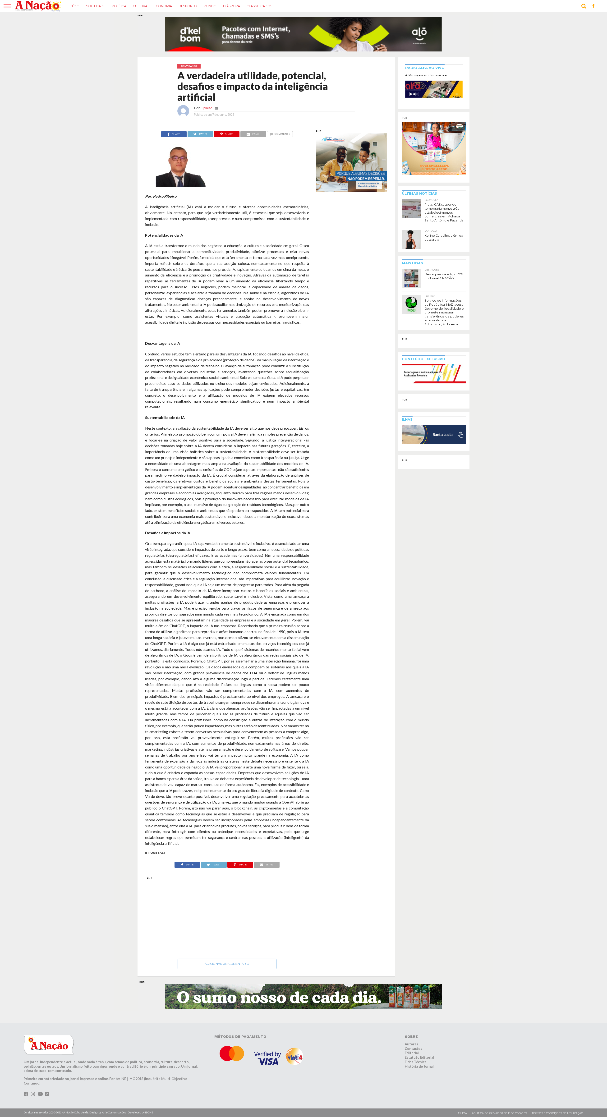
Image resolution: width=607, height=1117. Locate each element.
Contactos (413, 1040)
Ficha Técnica (415, 1053)
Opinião (206, 99)
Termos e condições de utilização (557, 1104)
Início (74, 6)
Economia (163, 6)
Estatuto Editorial (419, 1048)
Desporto (188, 6)
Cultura (140, 6)
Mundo (209, 6)
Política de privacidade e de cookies (499, 1104)
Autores (411, 1035)
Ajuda (462, 1104)
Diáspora (231, 6)
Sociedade (95, 6)
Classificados (259, 6)
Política (119, 6)
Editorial (412, 1044)
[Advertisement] (227, 907)
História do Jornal (419, 1057)
